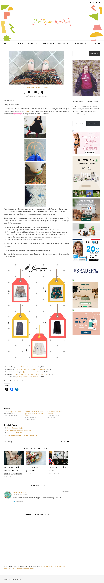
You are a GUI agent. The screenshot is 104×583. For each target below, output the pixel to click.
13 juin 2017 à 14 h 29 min (20, 494)
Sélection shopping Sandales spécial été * (22, 435)
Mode (38, 88)
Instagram (28, 111)
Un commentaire (41, 96)
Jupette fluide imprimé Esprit (28, 367)
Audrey (9, 442)
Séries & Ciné (46, 44)
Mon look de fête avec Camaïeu (19, 430)
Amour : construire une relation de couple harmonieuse (13, 470)
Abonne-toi (93, 123)
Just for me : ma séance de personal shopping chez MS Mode (34, 414)
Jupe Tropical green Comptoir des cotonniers (31, 369)
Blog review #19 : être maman (18, 433)
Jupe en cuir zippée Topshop (33, 372)
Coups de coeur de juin (15, 428)
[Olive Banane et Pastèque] (52, 21)
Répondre (65, 492)
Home (20, 44)
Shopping (46, 88)
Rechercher (94, 53)
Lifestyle (31, 44)
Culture (62, 44)
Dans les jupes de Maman (12, 411)
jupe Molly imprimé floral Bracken (26, 377)
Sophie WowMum (20, 492)
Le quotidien (77, 44)
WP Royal (17, 579)
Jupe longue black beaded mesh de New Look (31, 374)
